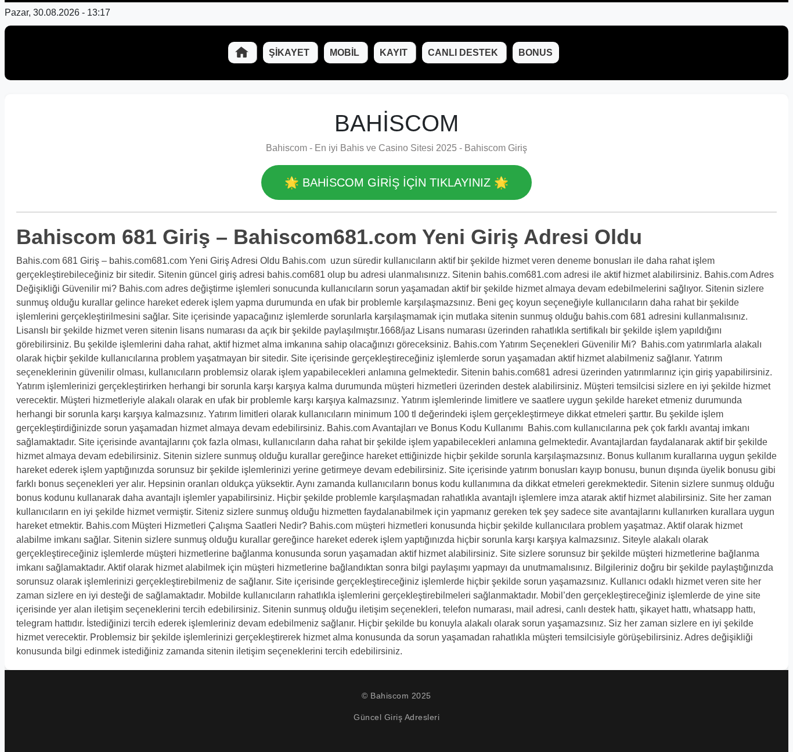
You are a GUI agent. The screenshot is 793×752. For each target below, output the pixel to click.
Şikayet (290, 53)
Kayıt (395, 53)
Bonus (535, 53)
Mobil (346, 53)
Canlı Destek (464, 53)
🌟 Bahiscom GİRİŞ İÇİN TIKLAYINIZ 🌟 (396, 182)
